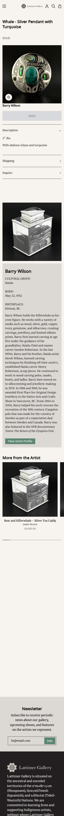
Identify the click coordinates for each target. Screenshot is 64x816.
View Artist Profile (20, 441)
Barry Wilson (11, 105)
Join (49, 740)
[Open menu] (3, 6)
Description (10, 130)
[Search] (52, 6)
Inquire (7, 172)
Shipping (8, 160)
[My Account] (45, 6)
